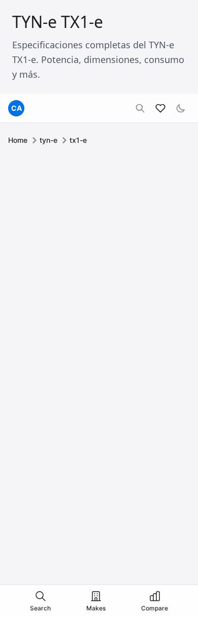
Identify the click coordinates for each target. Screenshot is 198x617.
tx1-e (78, 140)
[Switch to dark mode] (181, 108)
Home (17, 140)
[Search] (140, 108)
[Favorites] (160, 108)
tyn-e (48, 140)
